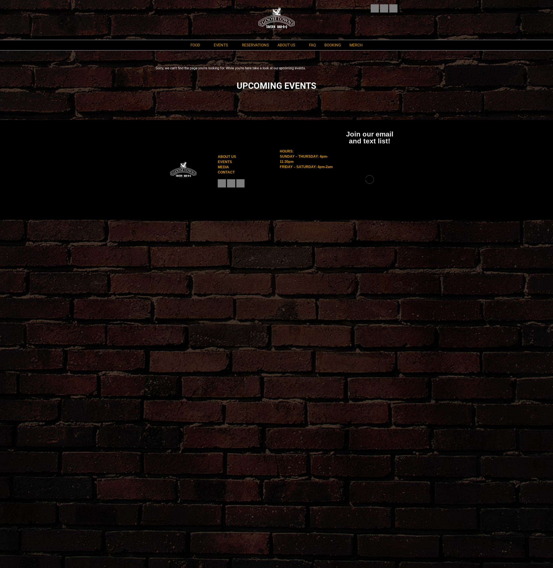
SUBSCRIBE (370, 243)
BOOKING (331, 45)
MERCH (355, 45)
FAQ (311, 45)
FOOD (196, 45)
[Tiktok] (393, 8)
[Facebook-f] (384, 8)
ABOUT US (286, 45)
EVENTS (221, 45)
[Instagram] (375, 8)
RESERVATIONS (255, 45)
